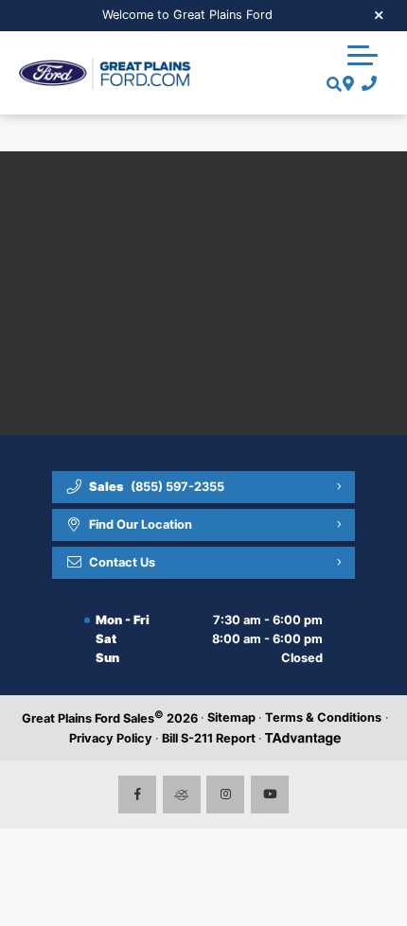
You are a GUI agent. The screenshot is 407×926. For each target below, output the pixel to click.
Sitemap (231, 717)
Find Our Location (140, 524)
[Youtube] (270, 794)
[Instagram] (225, 794)
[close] (379, 14)
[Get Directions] (346, 84)
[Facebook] (137, 794)
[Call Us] (366, 84)
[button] (362, 55)
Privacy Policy (110, 738)
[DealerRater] (182, 794)
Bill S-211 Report (209, 738)
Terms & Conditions (323, 717)
